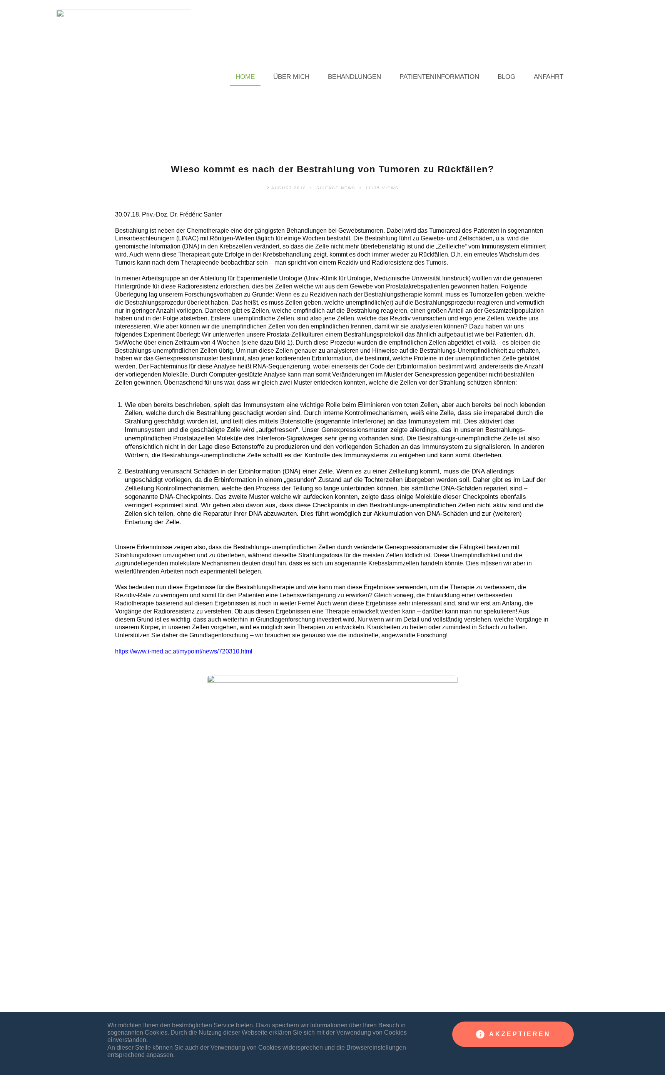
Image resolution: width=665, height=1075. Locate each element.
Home (245, 76)
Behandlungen (354, 76)
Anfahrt (548, 76)
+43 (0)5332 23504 (146, 1006)
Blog (506, 76)
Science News (336, 188)
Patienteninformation (439, 76)
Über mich (291, 76)
